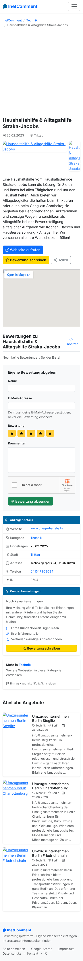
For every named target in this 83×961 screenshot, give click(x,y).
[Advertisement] (41, 72)
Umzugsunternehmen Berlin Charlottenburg (50, 786)
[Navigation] (74, 6)
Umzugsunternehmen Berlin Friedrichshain (50, 853)
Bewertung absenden (32, 501)
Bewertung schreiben (28, 260)
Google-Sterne (41, 949)
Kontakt (32, 953)
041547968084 (42, 571)
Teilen (63, 260)
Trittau (35, 554)
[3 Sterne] (31, 433)
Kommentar (17, 443)
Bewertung (16, 425)
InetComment (22, 6)
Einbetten (71, 344)
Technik (31, 20)
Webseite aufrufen (25, 250)
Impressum (66, 949)
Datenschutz (12, 953)
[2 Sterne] (21, 433)
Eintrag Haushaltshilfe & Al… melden (33, 683)
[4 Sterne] (40, 433)
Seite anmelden (14, 949)
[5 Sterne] (50, 433)
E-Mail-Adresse (20, 398)
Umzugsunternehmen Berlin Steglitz (50, 718)
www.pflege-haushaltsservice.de (48, 528)
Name (12, 381)
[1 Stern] (12, 433)
